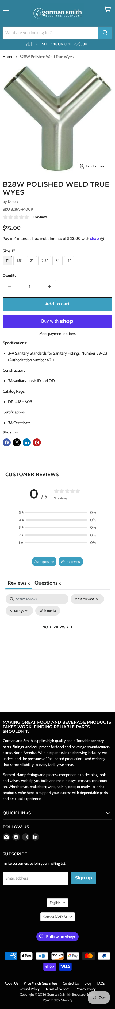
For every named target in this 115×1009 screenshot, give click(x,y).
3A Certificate (19, 422)
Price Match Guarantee (40, 983)
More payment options (57, 333)
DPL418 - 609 (20, 401)
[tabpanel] (57, 639)
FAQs (101, 983)
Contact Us (71, 983)
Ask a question (44, 562)
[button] (57, 512)
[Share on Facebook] (7, 442)
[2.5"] (45, 266)
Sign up (83, 877)
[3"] (58, 266)
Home (8, 57)
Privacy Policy (86, 989)
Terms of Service (57, 989)
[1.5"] (20, 266)
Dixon (13, 201)
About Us (11, 983)
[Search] (105, 33)
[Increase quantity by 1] (49, 286)
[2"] (32, 266)
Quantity (9, 275)
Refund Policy (29, 989)
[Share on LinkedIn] (27, 442)
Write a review (70, 562)
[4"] (70, 266)
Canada (55, 916)
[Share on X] (17, 442)
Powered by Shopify (57, 1000)
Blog (88, 983)
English (55, 902)
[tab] (47, 583)
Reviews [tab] (18, 583)
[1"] (8, 266)
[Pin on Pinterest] (37, 442)
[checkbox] (47, 611)
